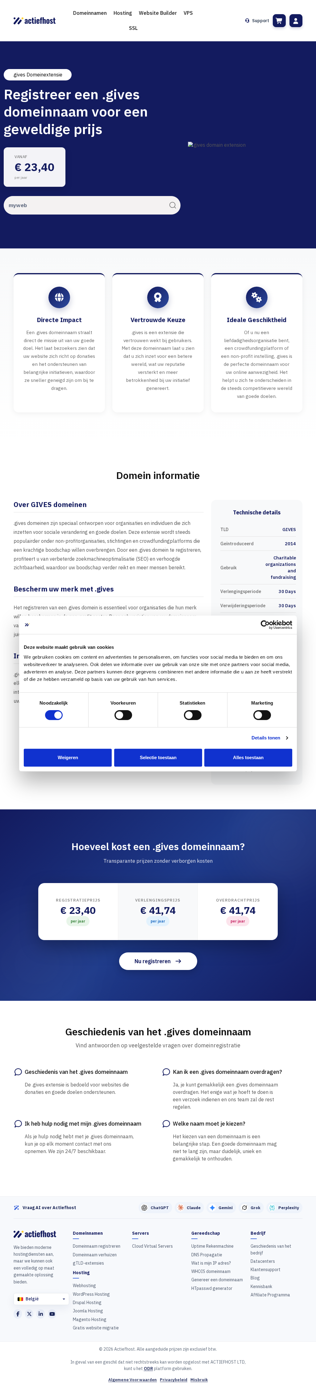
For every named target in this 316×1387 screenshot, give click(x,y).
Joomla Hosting (88, 1311)
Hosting (123, 13)
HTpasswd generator (211, 1288)
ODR (148, 1368)
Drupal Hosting (87, 1302)
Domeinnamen (90, 13)
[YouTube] (52, 1314)
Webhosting (84, 1285)
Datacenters (263, 1261)
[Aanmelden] (295, 20)
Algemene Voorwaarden (132, 1380)
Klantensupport (266, 1269)
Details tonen (266, 737)
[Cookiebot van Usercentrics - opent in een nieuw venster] (265, 624)
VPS (188, 13)
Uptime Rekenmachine (212, 1246)
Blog (255, 1278)
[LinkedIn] (40, 1314)
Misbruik (199, 1380)
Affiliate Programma (270, 1295)
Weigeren (68, 757)
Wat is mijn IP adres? (211, 1263)
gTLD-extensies (88, 1263)
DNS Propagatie (206, 1255)
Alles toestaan (248, 757)
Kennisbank (261, 1286)
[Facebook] (18, 1314)
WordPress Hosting (91, 1294)
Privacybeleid (173, 1380)
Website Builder (158, 13)
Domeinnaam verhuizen (95, 1255)
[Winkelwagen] (279, 20)
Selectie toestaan (158, 757)
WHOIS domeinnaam (211, 1271)
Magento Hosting (89, 1319)
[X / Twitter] (29, 1314)
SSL (133, 28)
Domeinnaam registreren (96, 1246)
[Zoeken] (173, 205)
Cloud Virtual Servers (152, 1246)
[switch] (123, 715)
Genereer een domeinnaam (217, 1280)
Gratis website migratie (96, 1328)
